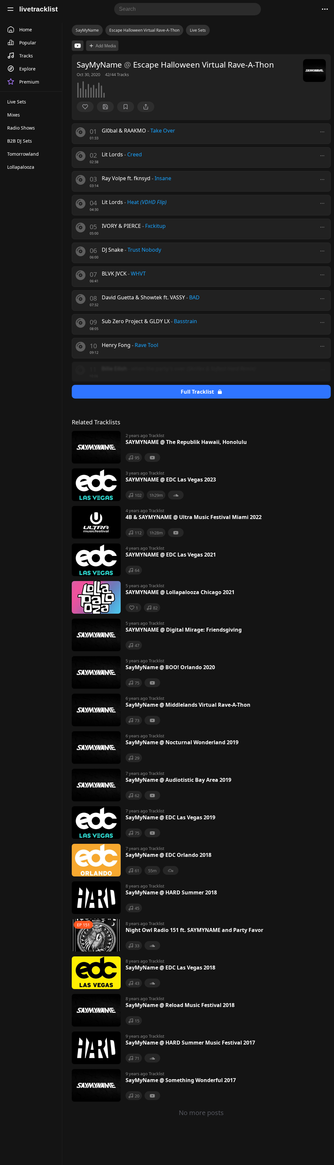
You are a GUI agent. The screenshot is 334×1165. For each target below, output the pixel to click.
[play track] (80, 132)
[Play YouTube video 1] (78, 45)
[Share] (145, 107)
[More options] (322, 132)
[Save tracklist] (105, 107)
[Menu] (10, 9)
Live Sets (198, 30)
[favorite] (85, 107)
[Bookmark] (125, 107)
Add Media (106, 45)
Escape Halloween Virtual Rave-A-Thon (144, 30)
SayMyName (87, 30)
